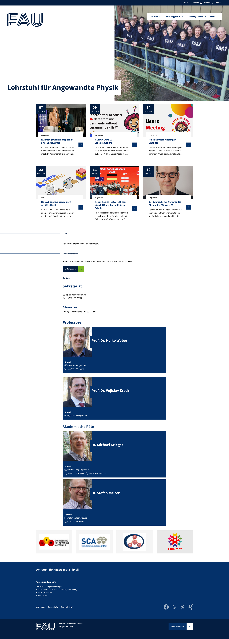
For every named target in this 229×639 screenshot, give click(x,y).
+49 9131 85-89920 (97, 473)
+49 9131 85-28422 (73, 298)
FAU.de (185, 3)
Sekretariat (72, 286)
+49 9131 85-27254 (75, 521)
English (218, 2)
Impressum (40, 607)
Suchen (207, 3)
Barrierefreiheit (67, 607)
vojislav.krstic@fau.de (77, 415)
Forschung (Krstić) (173, 16)
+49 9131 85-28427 (75, 473)
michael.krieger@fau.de (78, 469)
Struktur (196, 3)
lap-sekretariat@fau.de (75, 294)
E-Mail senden (70, 269)
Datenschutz (53, 607)
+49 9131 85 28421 (75, 369)
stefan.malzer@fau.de (77, 517)
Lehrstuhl (154, 16)
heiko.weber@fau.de (76, 365)
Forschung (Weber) (196, 16)
